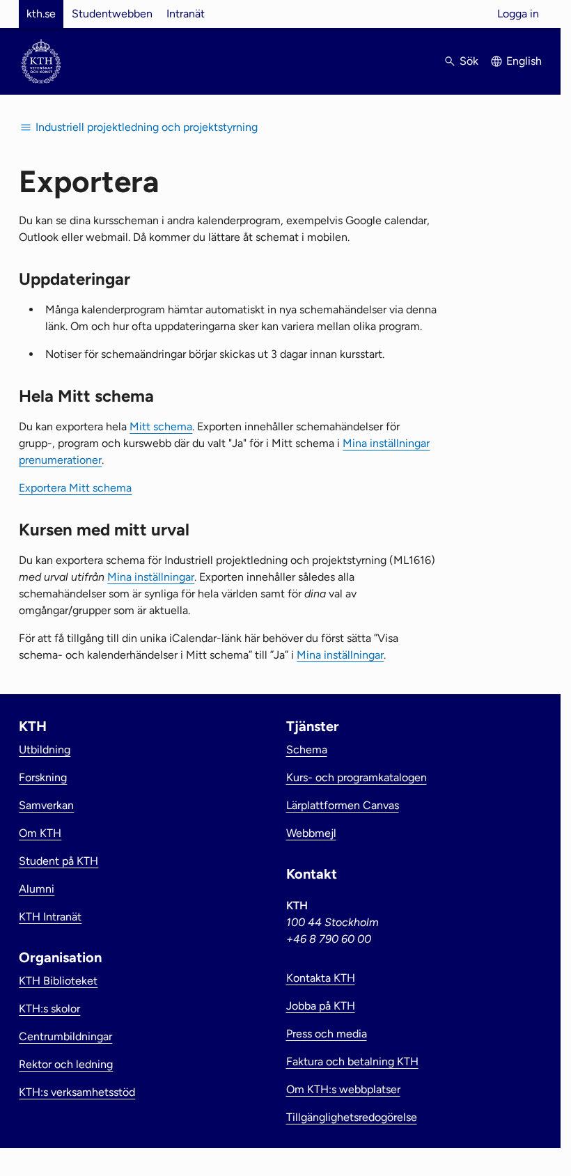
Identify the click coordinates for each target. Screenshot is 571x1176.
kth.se (41, 13)
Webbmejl (311, 833)
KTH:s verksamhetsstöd (77, 1092)
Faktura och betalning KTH (352, 1061)
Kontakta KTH (320, 978)
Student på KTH (58, 861)
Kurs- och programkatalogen (356, 777)
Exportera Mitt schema (75, 487)
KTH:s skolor (49, 1008)
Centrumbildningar (65, 1036)
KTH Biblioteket (58, 980)
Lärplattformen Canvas (342, 805)
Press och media (326, 1033)
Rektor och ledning (66, 1064)
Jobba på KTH (320, 1005)
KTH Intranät (50, 916)
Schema (306, 749)
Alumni (36, 888)
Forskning (43, 777)
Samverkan (46, 805)
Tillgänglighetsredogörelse (351, 1117)
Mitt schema (161, 426)
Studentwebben (112, 13)
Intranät (185, 13)
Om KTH (40, 833)
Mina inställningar (150, 576)
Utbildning (44, 749)
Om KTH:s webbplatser (343, 1089)
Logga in (518, 13)
